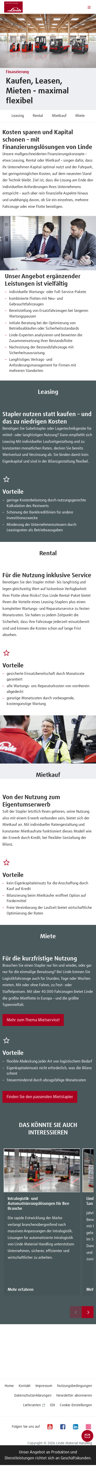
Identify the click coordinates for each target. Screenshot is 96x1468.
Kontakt (25, 1386)
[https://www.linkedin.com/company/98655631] (75, 1426)
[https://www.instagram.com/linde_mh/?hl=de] (88, 1426)
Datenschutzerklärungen (32, 1395)
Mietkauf (59, 116)
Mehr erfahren (20, 1290)
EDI (52, 1405)
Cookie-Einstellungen (76, 1405)
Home (9, 1386)
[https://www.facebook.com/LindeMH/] (62, 1426)
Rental (38, 116)
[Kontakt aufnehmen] (87, 1436)
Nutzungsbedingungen (74, 1386)
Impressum (43, 1386)
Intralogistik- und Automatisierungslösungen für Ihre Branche (38, 1204)
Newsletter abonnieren (74, 1395)
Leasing (18, 116)
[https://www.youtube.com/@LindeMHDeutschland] (50, 1426)
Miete (80, 116)
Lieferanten (32, 1405)
